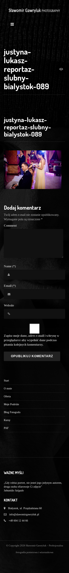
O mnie (8, 388)
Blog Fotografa (12, 412)
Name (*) (10, 266)
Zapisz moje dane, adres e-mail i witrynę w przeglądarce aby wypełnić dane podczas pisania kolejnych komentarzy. (31, 340)
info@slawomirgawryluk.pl (24, 514)
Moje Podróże (11, 404)
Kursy (7, 420)
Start (6, 380)
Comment (10, 225)
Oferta (7, 396)
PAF (6, 428)
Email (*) (10, 285)
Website (9, 305)
